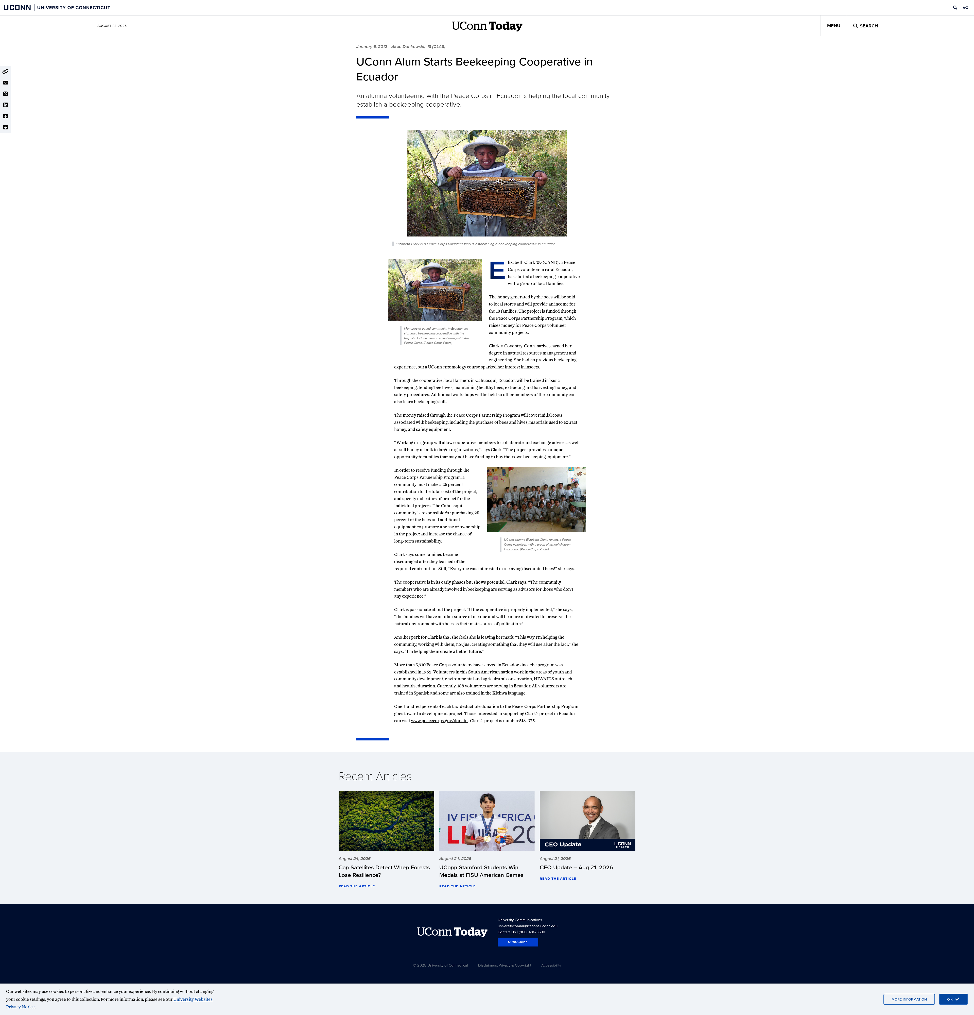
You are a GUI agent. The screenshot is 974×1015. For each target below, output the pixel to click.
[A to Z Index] (965, 8)
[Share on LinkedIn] (5, 105)
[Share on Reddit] (5, 127)
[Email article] (5, 82)
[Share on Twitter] (5, 93)
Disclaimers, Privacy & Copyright (504, 965)
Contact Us (507, 932)
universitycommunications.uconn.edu (528, 925)
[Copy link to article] (5, 71)
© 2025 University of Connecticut (440, 965)
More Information (909, 999)
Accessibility (551, 965)
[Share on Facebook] (5, 116)
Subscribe (518, 941)
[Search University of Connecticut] (955, 8)
